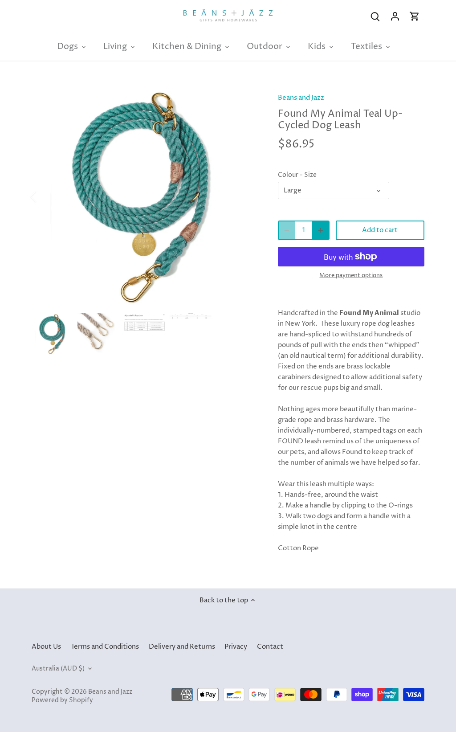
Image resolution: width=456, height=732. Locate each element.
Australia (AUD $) (58, 668)
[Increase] (320, 230)
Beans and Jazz (301, 97)
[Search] (375, 16)
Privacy (235, 646)
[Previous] (45, 196)
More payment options (351, 275)
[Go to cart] (414, 16)
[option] (144, 196)
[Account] (395, 16)
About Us (46, 646)
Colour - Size (297, 175)
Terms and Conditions (105, 646)
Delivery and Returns (182, 646)
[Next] (243, 196)
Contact (270, 646)
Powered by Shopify (62, 700)
